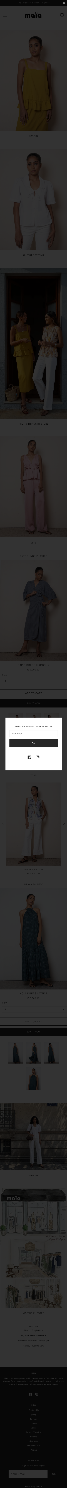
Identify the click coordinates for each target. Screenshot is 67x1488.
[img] (29, 757)
